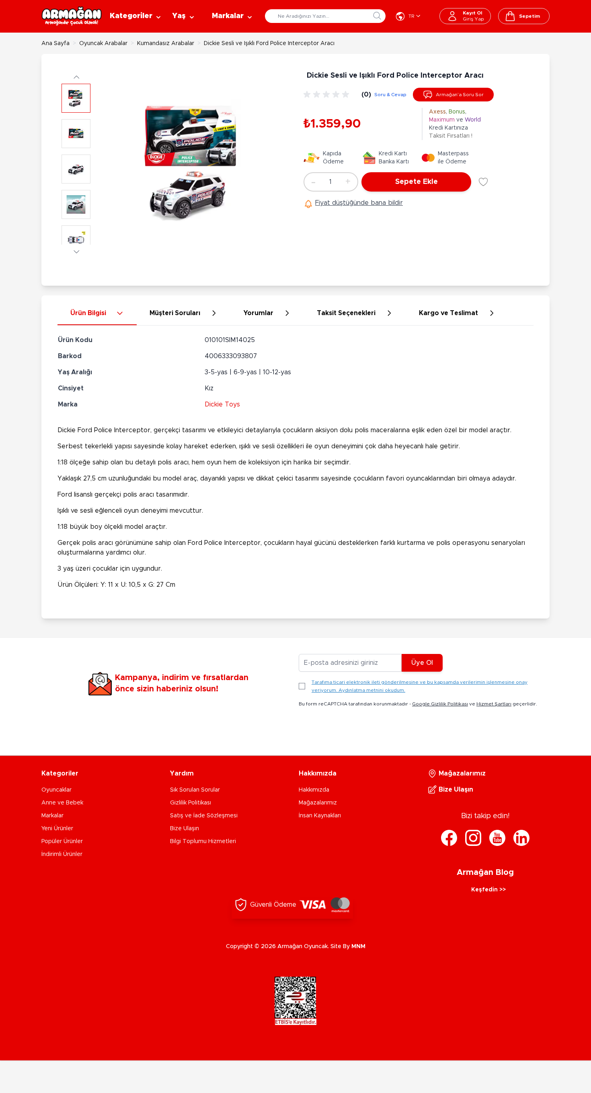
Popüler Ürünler (62, 841)
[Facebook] (449, 838)
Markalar (52, 816)
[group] (328, 94)
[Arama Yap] (377, 16)
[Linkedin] (521, 838)
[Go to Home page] (71, 16)
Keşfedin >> (488, 890)
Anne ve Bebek (62, 803)
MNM (358, 946)
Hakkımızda (314, 790)
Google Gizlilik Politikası (440, 703)
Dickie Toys (222, 404)
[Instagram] (473, 838)
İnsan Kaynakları (320, 816)
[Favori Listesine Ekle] (483, 182)
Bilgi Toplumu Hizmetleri (203, 841)
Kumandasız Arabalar (165, 43)
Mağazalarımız (318, 803)
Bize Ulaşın (184, 828)
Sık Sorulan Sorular (195, 790)
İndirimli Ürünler (61, 854)
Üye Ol (422, 663)
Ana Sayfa (55, 43)
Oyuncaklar (56, 790)
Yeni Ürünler (57, 828)
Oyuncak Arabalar (103, 43)
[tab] (97, 313)
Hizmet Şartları (493, 703)
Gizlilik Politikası (190, 803)
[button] (76, 76)
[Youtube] (497, 838)
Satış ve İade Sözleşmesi (204, 816)
